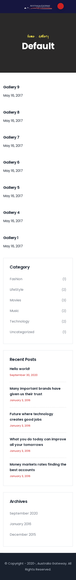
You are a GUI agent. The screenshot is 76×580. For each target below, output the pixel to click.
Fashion (16, 279)
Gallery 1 (10, 237)
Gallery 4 (11, 212)
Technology (19, 321)
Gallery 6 (11, 162)
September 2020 (24, 513)
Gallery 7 (11, 137)
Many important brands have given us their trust (35, 391)
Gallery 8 (11, 112)
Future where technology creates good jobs (31, 417)
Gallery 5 (11, 187)
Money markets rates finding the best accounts (38, 467)
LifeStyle (16, 289)
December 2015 (23, 534)
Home (31, 36)
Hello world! (20, 368)
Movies (15, 300)
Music (14, 310)
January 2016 (20, 524)
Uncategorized (22, 332)
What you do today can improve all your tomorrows (38, 442)
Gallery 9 (11, 87)
